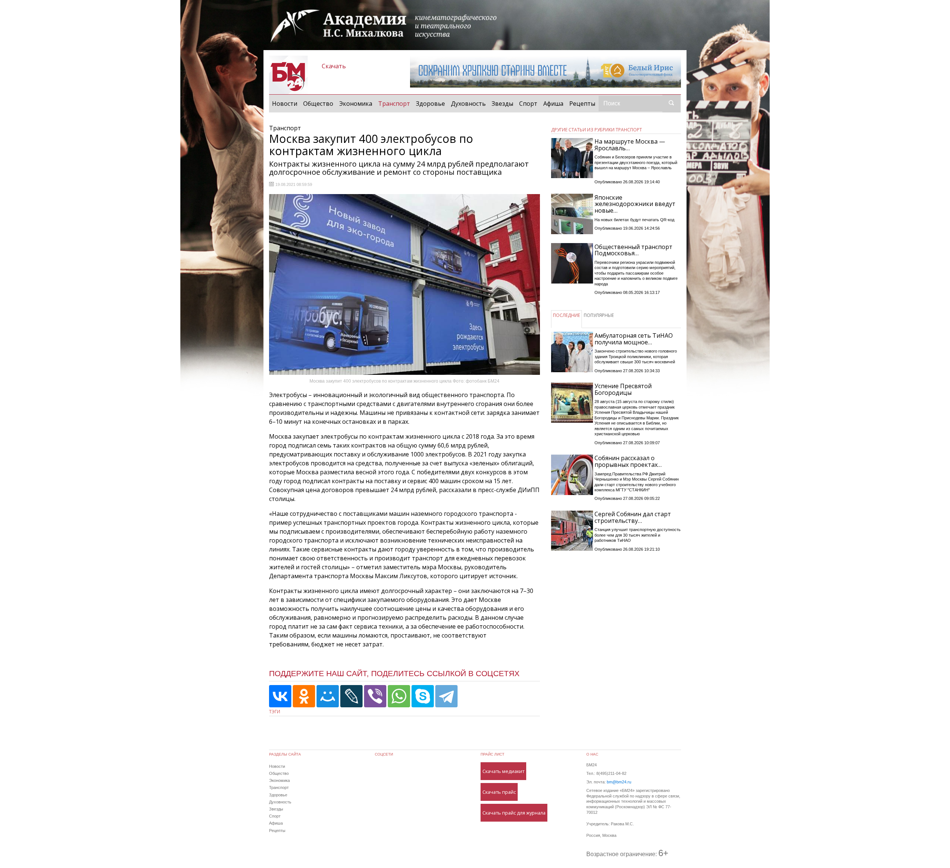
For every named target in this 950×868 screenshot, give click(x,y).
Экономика (355, 103)
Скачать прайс (499, 792)
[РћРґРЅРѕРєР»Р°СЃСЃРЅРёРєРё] (304, 696)
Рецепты (582, 103)
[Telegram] (446, 696)
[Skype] (423, 696)
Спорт (528, 103)
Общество (318, 103)
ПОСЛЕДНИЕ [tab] (566, 315)
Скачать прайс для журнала (514, 812)
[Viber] (375, 696)
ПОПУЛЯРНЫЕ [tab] (599, 315)
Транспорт (395, 103)
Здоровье (430, 103)
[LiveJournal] (351, 696)
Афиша (553, 103)
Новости (284, 103)
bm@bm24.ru (619, 782)
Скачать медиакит (503, 771)
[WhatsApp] (399, 696)
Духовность (468, 103)
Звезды (502, 103)
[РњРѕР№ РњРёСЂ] (328, 696)
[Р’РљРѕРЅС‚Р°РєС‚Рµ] (280, 696)
